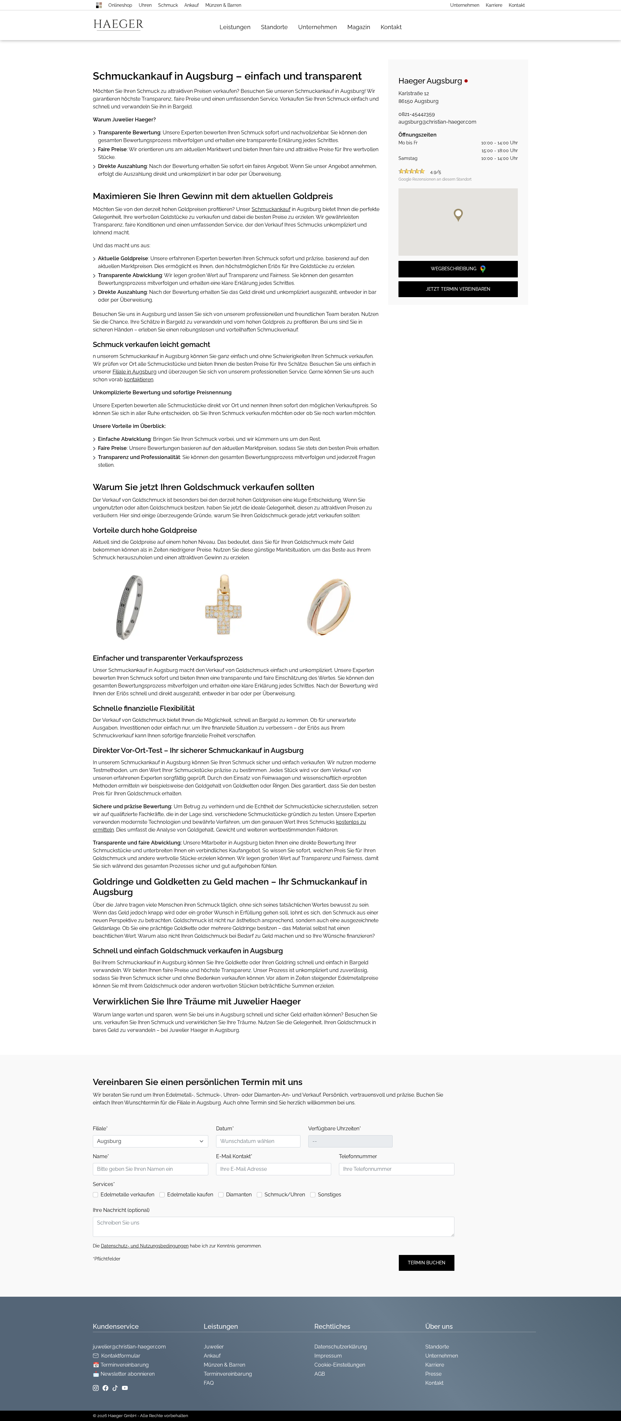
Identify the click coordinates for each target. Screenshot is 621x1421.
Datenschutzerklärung (340, 1347)
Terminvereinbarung (228, 1374)
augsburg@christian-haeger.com (437, 122)
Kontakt (517, 5)
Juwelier (214, 1347)
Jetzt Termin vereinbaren (458, 289)
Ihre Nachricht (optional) (121, 1210)
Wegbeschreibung (454, 268)
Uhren (145, 5)
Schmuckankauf (271, 209)
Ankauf (191, 5)
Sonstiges (329, 1195)
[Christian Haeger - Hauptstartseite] (99, 5)
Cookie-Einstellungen (339, 1365)
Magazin (358, 27)
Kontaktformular (120, 1356)
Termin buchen (426, 1262)
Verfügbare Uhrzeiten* (334, 1128)
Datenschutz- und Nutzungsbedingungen (145, 1245)
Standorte (274, 27)
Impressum (328, 1356)
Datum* (225, 1128)
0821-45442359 (416, 114)
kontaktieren (138, 379)
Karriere (494, 5)
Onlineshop (120, 5)
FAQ (209, 1383)
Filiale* (100, 1128)
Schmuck (168, 5)
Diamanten (239, 1195)
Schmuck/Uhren (285, 1195)
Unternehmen (464, 5)
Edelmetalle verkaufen (127, 1195)
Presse (433, 1374)
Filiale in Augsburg (135, 372)
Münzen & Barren (223, 5)
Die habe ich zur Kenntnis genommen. (177, 1245)
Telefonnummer (358, 1156)
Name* (101, 1156)
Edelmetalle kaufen (190, 1195)
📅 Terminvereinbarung (121, 1365)
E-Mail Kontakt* (234, 1156)
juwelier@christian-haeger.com (129, 1347)
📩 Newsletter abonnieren (124, 1374)
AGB (319, 1374)
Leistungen (235, 27)
